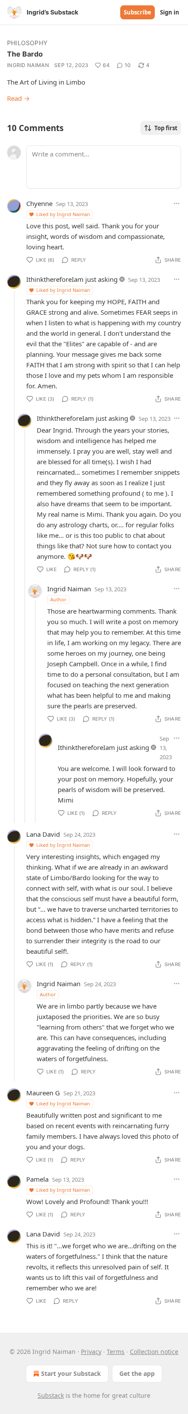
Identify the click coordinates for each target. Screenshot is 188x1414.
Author (58, 599)
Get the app (137, 1373)
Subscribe (137, 12)
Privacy (91, 1351)
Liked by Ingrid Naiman (63, 214)
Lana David (43, 834)
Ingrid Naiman (28, 65)
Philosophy (27, 42)
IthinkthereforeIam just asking (72, 279)
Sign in (169, 12)
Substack (51, 1395)
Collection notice (154, 1351)
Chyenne (39, 203)
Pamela (37, 1179)
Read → (18, 98)
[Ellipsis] (177, 203)
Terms (116, 1351)
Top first (166, 128)
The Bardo (25, 54)
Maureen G (43, 1092)
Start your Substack (71, 1373)
